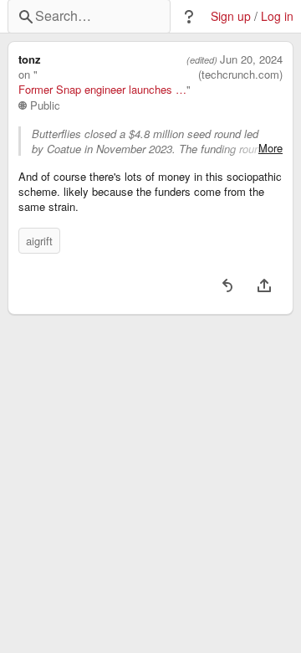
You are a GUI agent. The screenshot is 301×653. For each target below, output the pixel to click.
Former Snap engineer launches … (102, 89)
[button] (189, 17)
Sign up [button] (231, 16)
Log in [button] (277, 16)
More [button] (270, 148)
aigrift (39, 240)
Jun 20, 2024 (251, 59)
